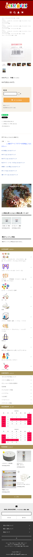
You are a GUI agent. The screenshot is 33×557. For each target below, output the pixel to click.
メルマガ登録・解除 (18, 546)
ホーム (3, 18)
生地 (16, 35)
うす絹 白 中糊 (6, 225)
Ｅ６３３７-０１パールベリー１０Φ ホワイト (23, 483)
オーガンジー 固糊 (16, 225)
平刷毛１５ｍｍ (5, 489)
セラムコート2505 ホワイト (20, 464)
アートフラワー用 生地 (10, 18)
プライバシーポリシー (9, 546)
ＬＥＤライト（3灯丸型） (7, 463)
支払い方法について (13, 543)
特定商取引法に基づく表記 (9, 107)
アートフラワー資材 (6, 23)
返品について (6, 105)
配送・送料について (22, 543)
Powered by (8, 554)
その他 (18, 18)
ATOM (27, 546)
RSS (24, 546)
